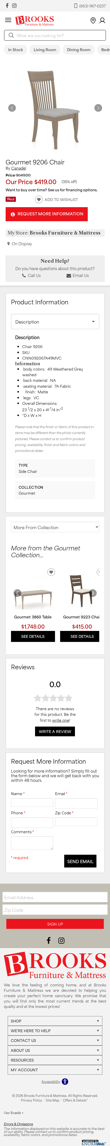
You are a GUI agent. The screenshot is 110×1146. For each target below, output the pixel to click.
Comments (22, 832)
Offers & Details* (75, 1100)
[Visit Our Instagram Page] (61, 940)
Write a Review (55, 731)
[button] (8, 21)
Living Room (45, 49)
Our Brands (14, 1113)
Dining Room (79, 49)
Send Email (80, 861)
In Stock (15, 49)
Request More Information (50, 213)
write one (60, 720)
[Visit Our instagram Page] (14, 5)
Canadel (18, 168)
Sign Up (55, 924)
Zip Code (64, 813)
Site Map (52, 1100)
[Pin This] (11, 200)
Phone (18, 813)
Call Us (34, 275)
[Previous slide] (17, 593)
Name (18, 794)
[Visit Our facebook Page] (7, 5)
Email (61, 794)
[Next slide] (93, 593)
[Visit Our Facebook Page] (49, 940)
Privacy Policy (31, 1100)
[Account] (102, 20)
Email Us (80, 275)
